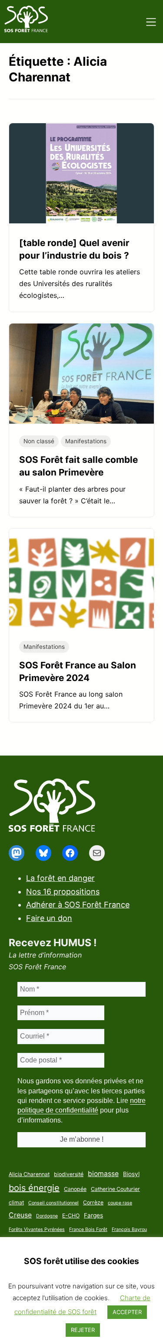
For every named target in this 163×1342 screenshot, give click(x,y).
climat (16, 1202)
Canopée (75, 1189)
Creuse (20, 1215)
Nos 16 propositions (63, 891)
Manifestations (85, 441)
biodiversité (68, 1174)
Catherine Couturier (115, 1189)
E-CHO (71, 1215)
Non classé (38, 441)
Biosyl (131, 1173)
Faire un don (49, 918)
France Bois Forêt (88, 1229)
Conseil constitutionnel (53, 1203)
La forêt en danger (60, 878)
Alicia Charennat (29, 1174)
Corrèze (93, 1202)
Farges (93, 1215)
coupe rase (120, 1203)
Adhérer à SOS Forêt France (78, 904)
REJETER (83, 1329)
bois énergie (34, 1188)
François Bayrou (129, 1229)
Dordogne (47, 1216)
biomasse (103, 1174)
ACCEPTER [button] (127, 1311)
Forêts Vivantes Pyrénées (37, 1229)
